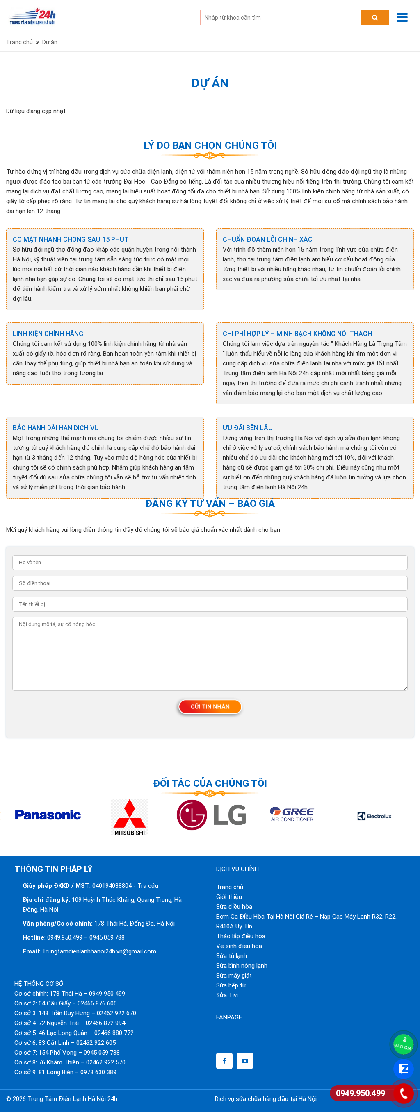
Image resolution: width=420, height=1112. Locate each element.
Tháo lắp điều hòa (240, 936)
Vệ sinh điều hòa (239, 946)
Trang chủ (229, 887)
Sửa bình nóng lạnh (241, 965)
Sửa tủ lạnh (231, 956)
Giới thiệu (229, 897)
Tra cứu (147, 886)
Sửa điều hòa (234, 906)
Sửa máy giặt (234, 975)
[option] (47, 817)
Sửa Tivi (227, 995)
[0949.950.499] (403, 1093)
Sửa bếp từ (231, 985)
